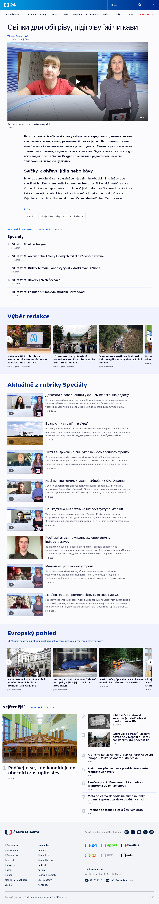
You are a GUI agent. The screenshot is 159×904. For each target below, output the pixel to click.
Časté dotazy (45, 879)
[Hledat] (140, 5)
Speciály (31, 216)
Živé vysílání (11, 850)
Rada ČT (42, 864)
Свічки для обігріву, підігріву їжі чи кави (27, 124)
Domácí (55, 14)
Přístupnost (61, 897)
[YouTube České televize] (139, 832)
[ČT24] (10, 5)
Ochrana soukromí (43, 897)
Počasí (106, 14)
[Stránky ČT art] (107, 855)
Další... (118, 14)
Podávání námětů (47, 874)
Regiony (77, 14)
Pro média (43, 845)
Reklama (42, 850)
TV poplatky (11, 854)
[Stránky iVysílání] (130, 845)
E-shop (9, 874)
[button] (77, 81)
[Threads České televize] (151, 832)
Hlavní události (14, 14)
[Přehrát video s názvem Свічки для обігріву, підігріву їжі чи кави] (77, 81)
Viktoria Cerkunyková (17, 36)
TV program (11, 845)
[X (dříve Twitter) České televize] (145, 832)
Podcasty (10, 864)
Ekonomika (92, 14)
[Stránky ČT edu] (126, 855)
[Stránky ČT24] (91, 845)
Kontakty (43, 884)
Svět (66, 14)
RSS (152, 897)
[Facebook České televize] (132, 832)
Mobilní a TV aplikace (16, 879)
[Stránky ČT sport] (109, 845)
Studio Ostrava (45, 859)
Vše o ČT (9, 884)
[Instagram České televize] (126, 832)
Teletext (9, 859)
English (28, 897)
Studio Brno (44, 854)
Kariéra (41, 869)
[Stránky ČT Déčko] (90, 855)
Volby (43, 14)
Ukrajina (31, 14)
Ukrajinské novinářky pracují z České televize (62, 216)
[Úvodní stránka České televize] (22, 832)
